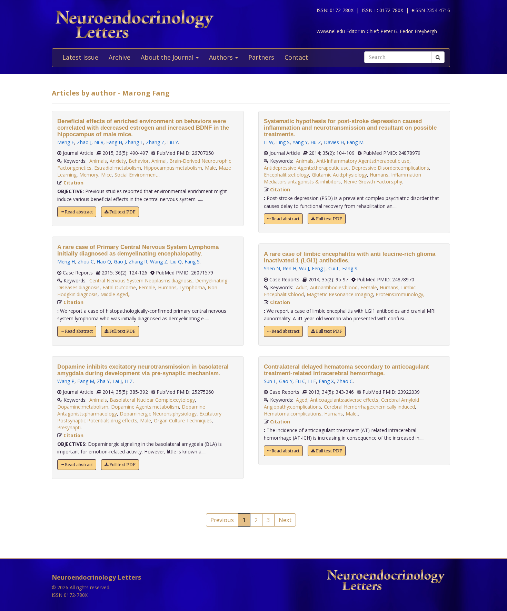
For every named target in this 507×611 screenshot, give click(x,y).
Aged (301, 400)
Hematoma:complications (292, 413)
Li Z (129, 381)
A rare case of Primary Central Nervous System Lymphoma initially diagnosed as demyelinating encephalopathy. (138, 250)
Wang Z (158, 261)
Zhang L (134, 142)
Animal (159, 161)
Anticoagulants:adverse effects (344, 400)
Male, (352, 413)
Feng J (319, 268)
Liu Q (176, 261)
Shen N (272, 268)
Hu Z (315, 142)
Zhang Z (155, 142)
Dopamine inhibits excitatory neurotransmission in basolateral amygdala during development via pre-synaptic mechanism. (143, 370)
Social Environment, (137, 174)
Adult (301, 287)
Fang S (192, 261)
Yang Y (300, 142)
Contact (296, 57)
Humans (167, 287)
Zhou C (86, 261)
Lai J (117, 381)
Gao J (120, 261)
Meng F (65, 142)
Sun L (270, 381)
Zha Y (103, 381)
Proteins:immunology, (400, 294)
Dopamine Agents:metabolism (145, 406)
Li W (269, 142)
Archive (119, 57)
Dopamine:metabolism (82, 406)
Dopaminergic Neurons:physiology (158, 413)
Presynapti (69, 427)
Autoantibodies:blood (334, 287)
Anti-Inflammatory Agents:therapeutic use (362, 161)
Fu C (300, 381)
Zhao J (84, 142)
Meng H (66, 261)
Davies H (334, 142)
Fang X (326, 381)
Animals (98, 161)
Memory (88, 174)
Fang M (85, 381)
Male (210, 167)
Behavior (139, 161)
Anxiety (118, 161)
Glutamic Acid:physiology (339, 174)
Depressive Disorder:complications (390, 167)
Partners (261, 57)
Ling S (283, 142)
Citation (73, 182)
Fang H (114, 142)
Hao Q (104, 261)
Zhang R (138, 261)
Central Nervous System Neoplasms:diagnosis (140, 280)
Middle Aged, (114, 294)
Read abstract (78, 211)
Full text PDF (122, 211)
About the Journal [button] (168, 57)
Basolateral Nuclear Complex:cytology (152, 400)
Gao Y (285, 381)
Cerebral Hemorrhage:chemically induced (369, 406)
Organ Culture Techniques (183, 420)
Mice (106, 174)
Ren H (289, 268)
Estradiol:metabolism (117, 167)
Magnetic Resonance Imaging (340, 294)
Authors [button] (222, 57)
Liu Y (172, 142)
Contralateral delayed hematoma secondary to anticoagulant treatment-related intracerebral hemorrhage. (346, 370)
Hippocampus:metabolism (173, 167)
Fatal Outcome (119, 287)
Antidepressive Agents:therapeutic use (306, 167)
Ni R (98, 142)
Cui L (333, 268)
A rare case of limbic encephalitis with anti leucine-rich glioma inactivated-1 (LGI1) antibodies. (349, 257)
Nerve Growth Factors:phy (373, 181)
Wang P (65, 381)
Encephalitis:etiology (286, 174)
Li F (312, 381)
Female (147, 287)
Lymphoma (192, 287)
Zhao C (345, 381)
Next (285, 520)
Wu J (304, 268)
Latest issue (80, 57)
